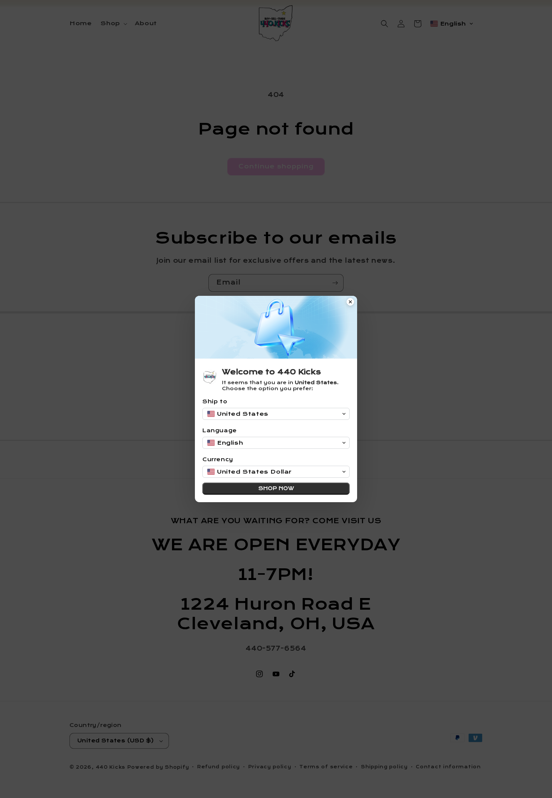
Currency (217, 459)
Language (219, 430)
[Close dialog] (350, 302)
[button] (276, 414)
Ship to (214, 401)
